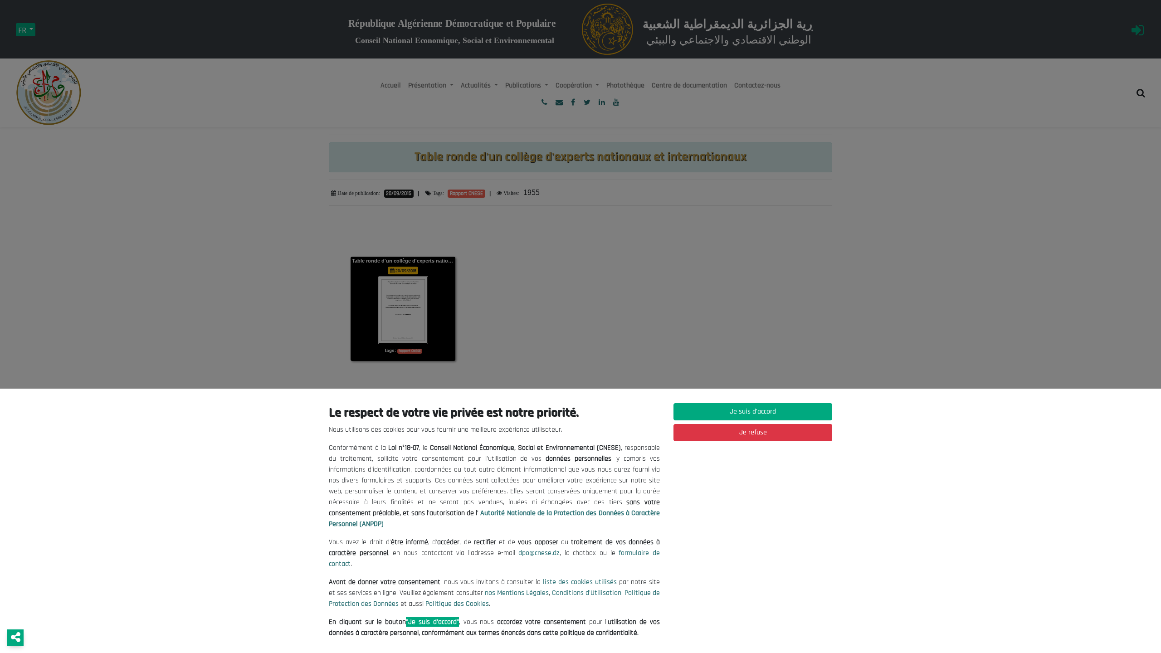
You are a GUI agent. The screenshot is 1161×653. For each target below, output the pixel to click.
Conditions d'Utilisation (586, 593)
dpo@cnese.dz (539, 553)
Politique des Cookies (457, 604)
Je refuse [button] (753, 432)
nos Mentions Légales (517, 593)
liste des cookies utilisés (580, 582)
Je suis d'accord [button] (753, 411)
